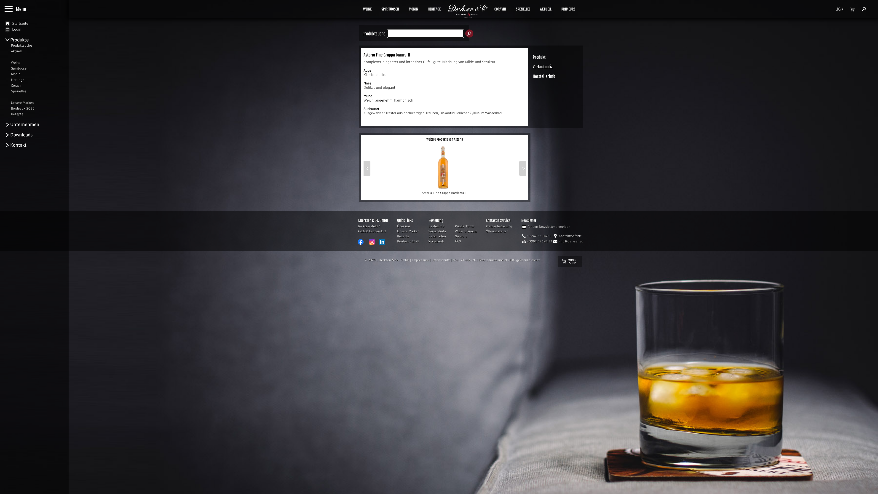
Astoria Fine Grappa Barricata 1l (445, 193)
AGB (455, 260)
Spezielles (18, 91)
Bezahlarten (437, 236)
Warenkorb (436, 241)
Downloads (21, 134)
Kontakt (18, 145)
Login (16, 29)
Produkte (19, 40)
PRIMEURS (568, 9)
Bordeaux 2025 (408, 241)
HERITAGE (434, 9)
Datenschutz (440, 260)
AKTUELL (545, 9)
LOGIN (839, 9)
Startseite (20, 23)
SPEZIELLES (523, 9)
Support (461, 236)
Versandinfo (437, 231)
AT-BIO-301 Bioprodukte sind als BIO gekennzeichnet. (500, 260)
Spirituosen (20, 68)
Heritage (17, 80)
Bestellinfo (436, 226)
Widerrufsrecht (466, 231)
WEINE (367, 9)
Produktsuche (21, 45)
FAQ (458, 241)
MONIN (413, 9)
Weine (16, 63)
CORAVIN (500, 9)
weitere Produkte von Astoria (444, 139)
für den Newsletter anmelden (548, 227)
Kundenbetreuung (499, 226)
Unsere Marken (408, 231)
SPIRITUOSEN (390, 9)
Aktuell (16, 51)
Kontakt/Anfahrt (570, 236)
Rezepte (403, 236)
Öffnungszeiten (497, 231)
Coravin (16, 85)
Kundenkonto (464, 226)
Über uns (403, 226)
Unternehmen (24, 124)
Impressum (420, 260)
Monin (16, 74)
